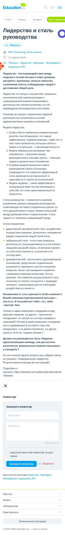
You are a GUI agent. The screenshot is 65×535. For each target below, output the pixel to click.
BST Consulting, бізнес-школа (24, 52)
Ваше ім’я (14, 415)
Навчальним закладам (32, 521)
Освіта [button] (6, 500)
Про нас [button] (7, 494)
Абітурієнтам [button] (10, 506)
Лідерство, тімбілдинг (32, 63)
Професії (37, 19)
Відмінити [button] (48, 463)
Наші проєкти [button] (10, 512)
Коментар (13, 426)
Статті (8, 19)
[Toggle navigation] (59, 7)
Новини (22, 19)
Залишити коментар (21, 464)
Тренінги (13, 63)
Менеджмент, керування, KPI (19, 478)
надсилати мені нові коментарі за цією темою (31, 454)
